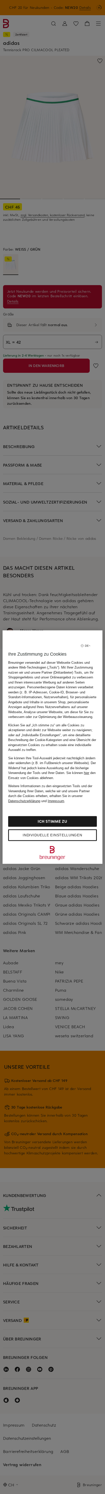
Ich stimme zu (52, 821)
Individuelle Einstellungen (52, 835)
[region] (52, 747)
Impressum (56, 801)
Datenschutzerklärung (24, 801)
